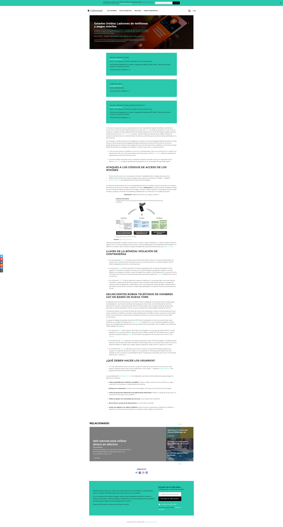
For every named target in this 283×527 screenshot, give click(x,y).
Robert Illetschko (114, 180)
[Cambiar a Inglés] (129, 69)
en (195, 10)
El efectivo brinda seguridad (108, 30)
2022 (122, 260)
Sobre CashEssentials (151, 10)
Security (140, 36)
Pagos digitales (124, 36)
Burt (124, 355)
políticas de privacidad (125, 3)
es (192, 10)
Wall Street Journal (125, 239)
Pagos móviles (133, 36)
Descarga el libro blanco (170, 498)
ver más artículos (116, 59)
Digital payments (114, 36)
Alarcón (111, 336)
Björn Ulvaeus (126, 134)
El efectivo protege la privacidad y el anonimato (107, 31)
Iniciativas (137, 10)
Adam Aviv (117, 161)
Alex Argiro (157, 153)
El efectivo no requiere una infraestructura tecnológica (132, 30)
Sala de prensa (112, 10)
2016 (146, 130)
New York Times (136, 322)
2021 (121, 340)
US (143, 36)
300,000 (160, 274)
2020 (119, 330)
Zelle (129, 334)
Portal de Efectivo (125, 10)
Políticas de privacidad (150, 522)
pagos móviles (168, 246)
